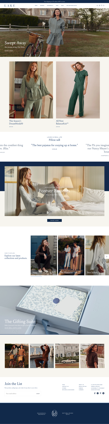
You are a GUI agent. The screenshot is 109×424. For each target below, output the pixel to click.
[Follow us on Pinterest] (100, 393)
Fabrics (81, 388)
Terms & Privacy (95, 386)
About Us (81, 384)
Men (57, 5)
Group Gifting (82, 386)
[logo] (10, 6)
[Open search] (97, 6)
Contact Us (65, 386)
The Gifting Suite (71, 5)
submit (38, 393)
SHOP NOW (54, 220)
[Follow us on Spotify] (103, 393)
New (36, 5)
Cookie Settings (95, 389)
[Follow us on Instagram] (98, 393)
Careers (81, 389)
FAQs (63, 384)
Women (42, 5)
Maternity (50, 5)
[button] (106, 256)
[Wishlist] (101, 5)
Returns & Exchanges (68, 389)
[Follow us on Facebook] (95, 393)
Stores (64, 388)
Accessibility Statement (97, 388)
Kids (62, 5)
